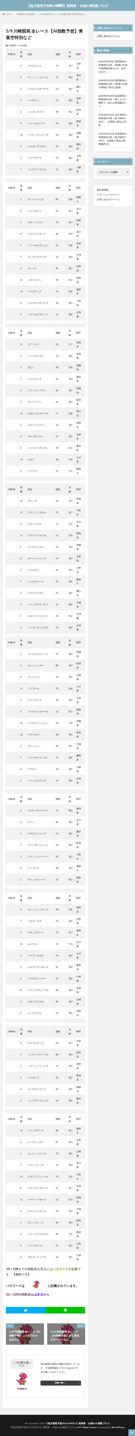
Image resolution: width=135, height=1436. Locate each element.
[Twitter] (26, 1310)
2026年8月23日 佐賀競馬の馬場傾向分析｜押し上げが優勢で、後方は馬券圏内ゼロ (112, 101)
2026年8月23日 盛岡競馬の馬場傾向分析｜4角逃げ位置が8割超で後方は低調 (112, 84)
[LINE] (65, 1310)
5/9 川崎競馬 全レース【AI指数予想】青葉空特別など (62, 14)
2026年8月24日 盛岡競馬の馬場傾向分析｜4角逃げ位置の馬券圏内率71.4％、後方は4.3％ (112, 66)
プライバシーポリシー (108, 194)
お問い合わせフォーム (108, 35)
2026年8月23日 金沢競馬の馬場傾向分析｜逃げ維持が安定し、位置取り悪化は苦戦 (112, 119)
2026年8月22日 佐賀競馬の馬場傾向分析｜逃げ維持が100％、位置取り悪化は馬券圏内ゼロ (112, 138)
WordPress (118, 1427)
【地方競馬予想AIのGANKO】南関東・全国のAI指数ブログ (67, 5)
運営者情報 (102, 189)
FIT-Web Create (87, 1427)
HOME (8, 14)
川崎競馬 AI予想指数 (25, 14)
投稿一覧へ (60, 1382)
